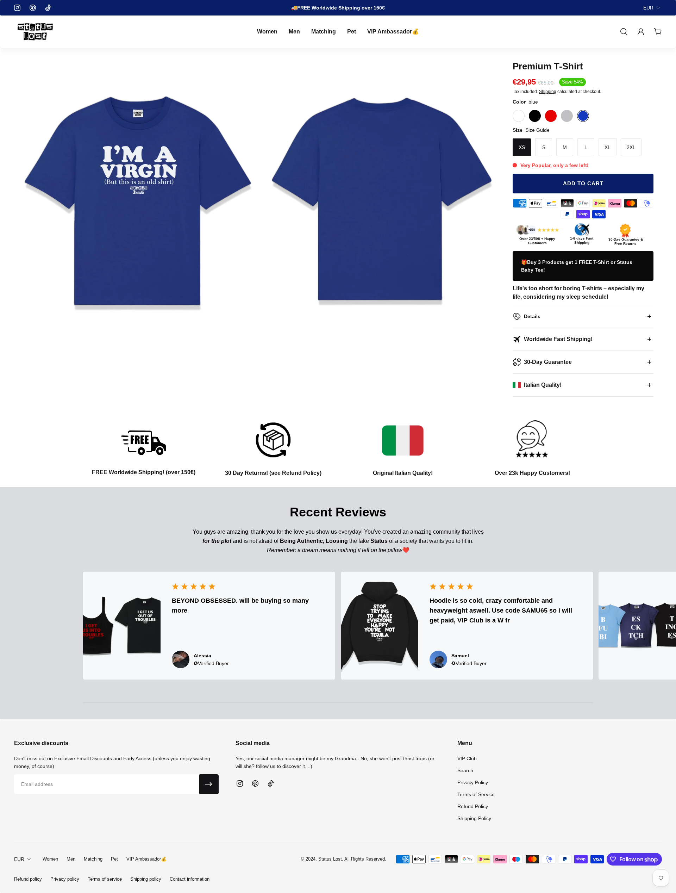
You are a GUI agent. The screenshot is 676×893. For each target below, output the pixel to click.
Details (532, 316)
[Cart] (657, 31)
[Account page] (640, 31)
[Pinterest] (32, 7)
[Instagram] (17, 7)
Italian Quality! (543, 385)
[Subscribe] (209, 784)
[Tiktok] (48, 7)
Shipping (547, 91)
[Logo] (35, 32)
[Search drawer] (623, 31)
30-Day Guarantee (548, 362)
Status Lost (330, 859)
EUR (648, 8)
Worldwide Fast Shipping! (558, 339)
